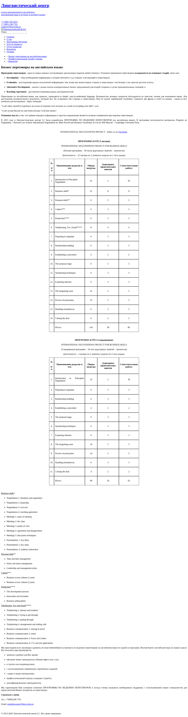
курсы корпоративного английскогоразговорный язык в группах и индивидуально (23, 13)
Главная (10, 37)
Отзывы (10, 52)
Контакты (11, 49)
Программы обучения (17, 42)
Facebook (122, 132)
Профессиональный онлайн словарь (25, 59)
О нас (9, 39)
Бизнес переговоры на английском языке (27, 56)
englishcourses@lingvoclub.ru (20, 704)
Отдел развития (14, 47)
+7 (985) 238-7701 (9, 24)
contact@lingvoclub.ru (11, 27)
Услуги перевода (14, 44)
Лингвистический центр (25, 5)
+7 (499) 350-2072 (9, 22)
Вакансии (13, 61)
